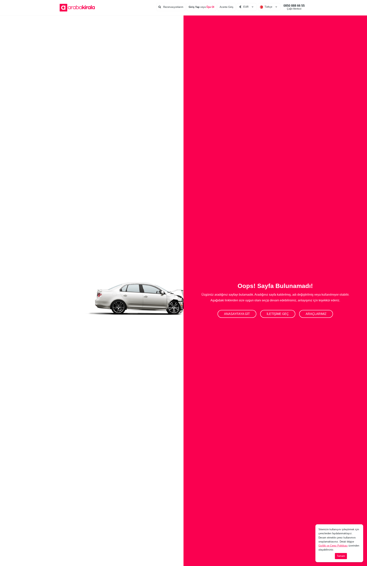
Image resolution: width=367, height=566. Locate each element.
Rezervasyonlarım (172, 7)
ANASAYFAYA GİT (237, 314)
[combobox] (269, 7)
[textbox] (269, 7)
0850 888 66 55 (294, 7)
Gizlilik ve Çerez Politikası (333, 545)
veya (201, 7)
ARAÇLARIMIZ (316, 314)
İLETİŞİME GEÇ (278, 314)
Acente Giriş (226, 7)
